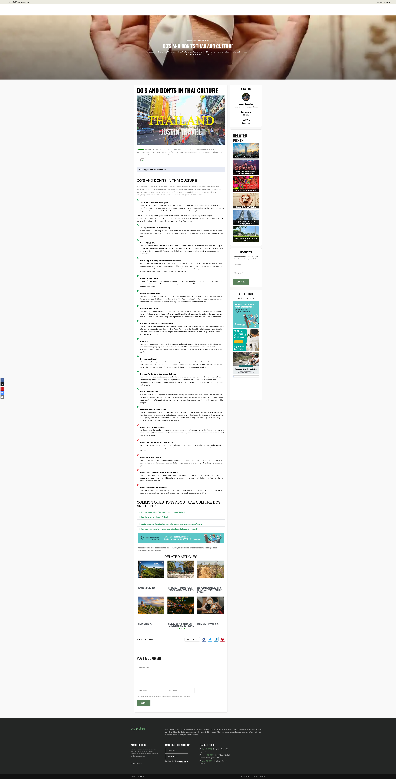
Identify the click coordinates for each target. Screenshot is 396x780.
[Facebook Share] (2, 380)
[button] (181, 512)
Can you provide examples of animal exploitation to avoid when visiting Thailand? (169, 550)
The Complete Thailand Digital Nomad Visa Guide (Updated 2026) (180, 610)
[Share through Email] (2, 397)
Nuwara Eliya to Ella (146, 609)
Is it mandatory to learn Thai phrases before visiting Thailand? (163, 512)
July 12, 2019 (207, 770)
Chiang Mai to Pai (145, 645)
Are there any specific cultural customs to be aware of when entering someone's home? (172, 535)
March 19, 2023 (208, 776)
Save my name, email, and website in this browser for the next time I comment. (164, 718)
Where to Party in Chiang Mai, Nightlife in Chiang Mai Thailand (180, 646)
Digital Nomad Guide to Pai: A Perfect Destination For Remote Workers (210, 611)
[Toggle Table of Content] (141, 160)
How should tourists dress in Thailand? (154, 527)
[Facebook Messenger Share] (2, 393)
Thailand (140, 149)
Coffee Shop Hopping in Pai (208, 645)
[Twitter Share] (2, 384)
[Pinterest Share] (2, 388)
